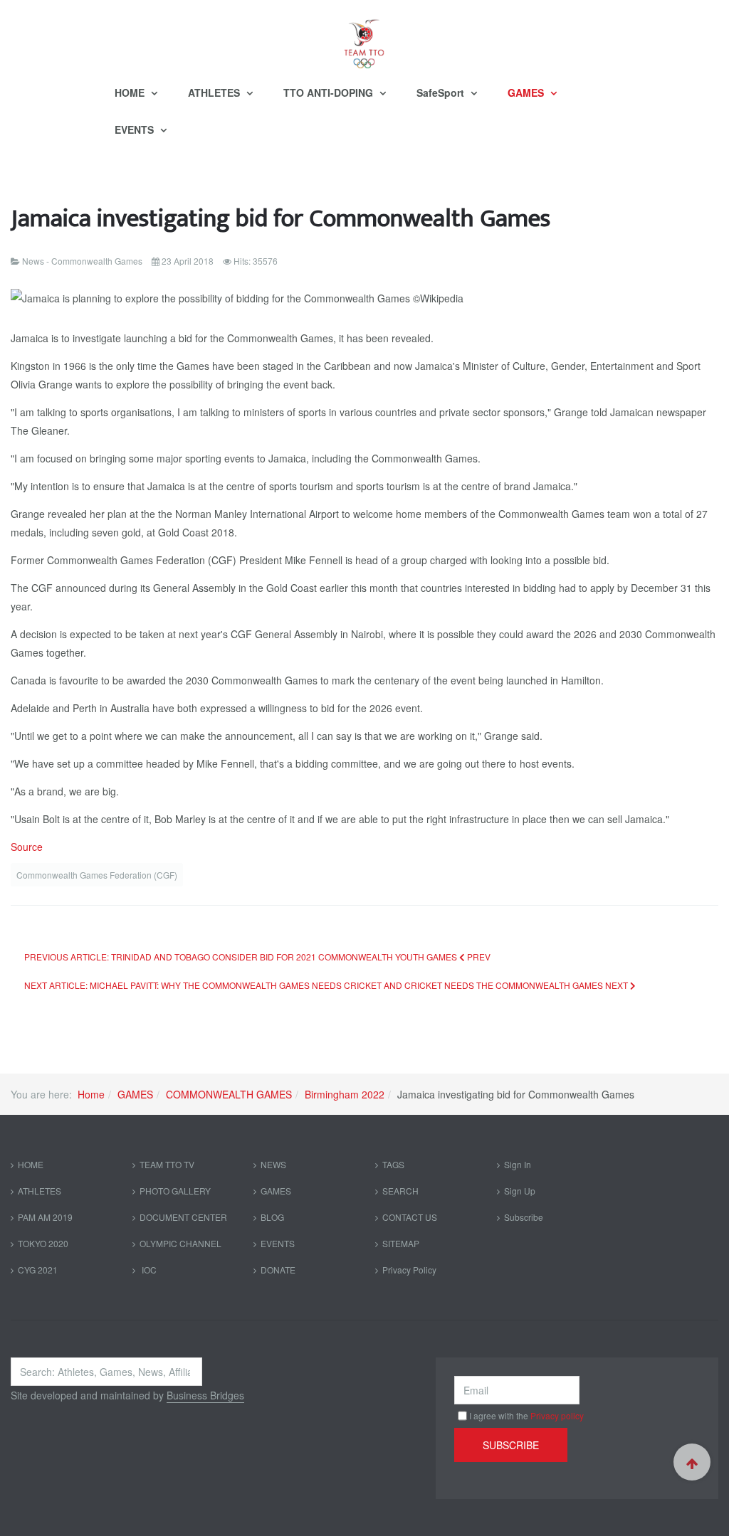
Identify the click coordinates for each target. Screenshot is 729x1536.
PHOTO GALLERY (175, 1191)
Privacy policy (557, 1415)
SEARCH (400, 1191)
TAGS (393, 1164)
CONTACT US (409, 1217)
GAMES (527, 92)
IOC (148, 1270)
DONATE (278, 1270)
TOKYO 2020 (43, 1243)
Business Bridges (205, 1395)
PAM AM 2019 (45, 1217)
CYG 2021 (38, 1270)
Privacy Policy (409, 1270)
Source (27, 846)
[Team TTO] (364, 36)
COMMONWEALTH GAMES (229, 1094)
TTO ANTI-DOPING (329, 92)
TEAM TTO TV (167, 1164)
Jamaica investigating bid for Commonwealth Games (280, 219)
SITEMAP (400, 1243)
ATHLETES (215, 92)
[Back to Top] (691, 1462)
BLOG (272, 1217)
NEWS (273, 1164)
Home (91, 1094)
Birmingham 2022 (344, 1094)
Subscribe (523, 1217)
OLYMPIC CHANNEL (180, 1243)
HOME (131, 92)
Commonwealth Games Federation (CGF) (96, 875)
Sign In (517, 1164)
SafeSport (441, 92)
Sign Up (519, 1191)
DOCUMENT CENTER (183, 1217)
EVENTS (136, 129)
